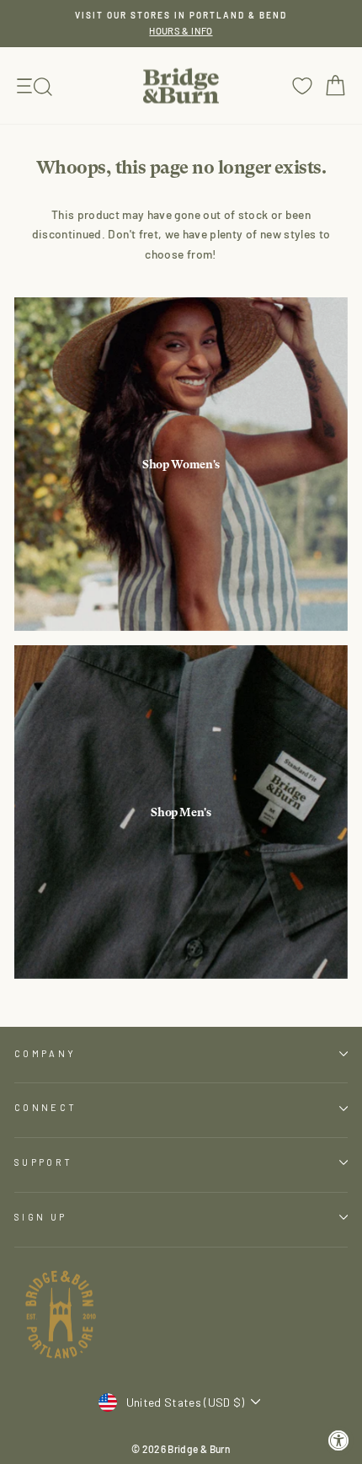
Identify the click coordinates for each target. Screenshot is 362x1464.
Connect (45, 1107)
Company (45, 1053)
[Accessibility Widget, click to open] (339, 1441)
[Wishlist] (302, 85)
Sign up (40, 1216)
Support (43, 1162)
